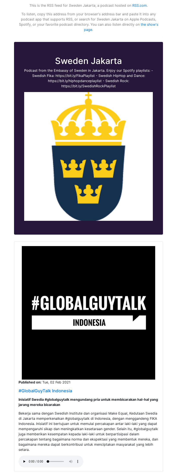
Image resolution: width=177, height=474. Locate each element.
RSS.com (139, 5)
